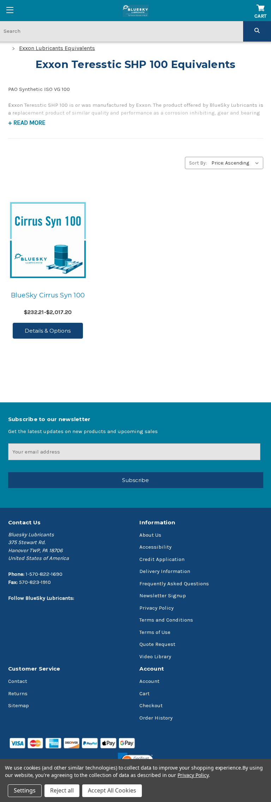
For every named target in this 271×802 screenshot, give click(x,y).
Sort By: (198, 163)
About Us (150, 535)
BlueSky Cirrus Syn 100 (48, 295)
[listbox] (236, 163)
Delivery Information (164, 571)
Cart (144, 693)
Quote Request (157, 644)
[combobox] (121, 31)
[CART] (260, 4)
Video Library (155, 656)
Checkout (151, 705)
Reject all (62, 790)
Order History (156, 718)
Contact (17, 681)
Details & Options (48, 330)
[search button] (257, 31)
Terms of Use (154, 632)
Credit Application (162, 559)
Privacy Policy (156, 608)
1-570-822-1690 (44, 574)
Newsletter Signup (162, 595)
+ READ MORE (27, 123)
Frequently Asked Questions (174, 583)
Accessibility (155, 547)
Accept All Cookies (112, 790)
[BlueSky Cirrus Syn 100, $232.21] (48, 240)
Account (149, 681)
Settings (25, 790)
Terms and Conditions (166, 620)
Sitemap (18, 705)
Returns (18, 693)
